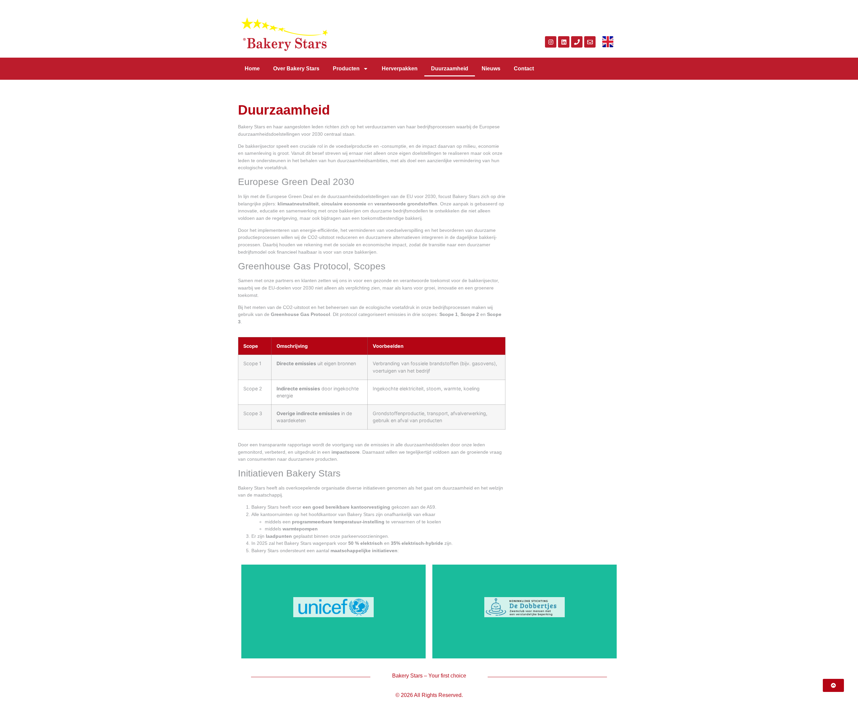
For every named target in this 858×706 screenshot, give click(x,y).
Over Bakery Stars (296, 68)
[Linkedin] (563, 42)
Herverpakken (400, 68)
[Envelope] (590, 42)
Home (252, 68)
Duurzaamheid (449, 68)
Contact (524, 68)
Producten (346, 68)
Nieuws (491, 68)
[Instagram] (550, 42)
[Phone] (577, 42)
